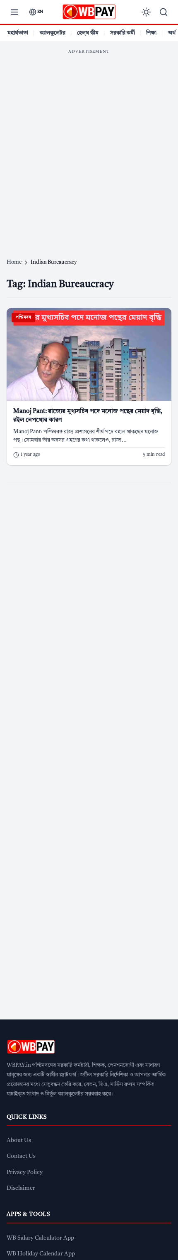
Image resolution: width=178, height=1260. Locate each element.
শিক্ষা (151, 33)
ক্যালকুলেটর (52, 33)
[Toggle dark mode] (146, 12)
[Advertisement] (89, 147)
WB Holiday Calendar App (41, 1254)
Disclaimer (21, 1188)
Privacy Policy (25, 1172)
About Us (19, 1140)
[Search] (163, 12)
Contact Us (21, 1156)
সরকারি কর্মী (122, 33)
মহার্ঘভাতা (17, 33)
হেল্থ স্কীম (88, 33)
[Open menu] (14, 12)
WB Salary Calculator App (40, 1238)
